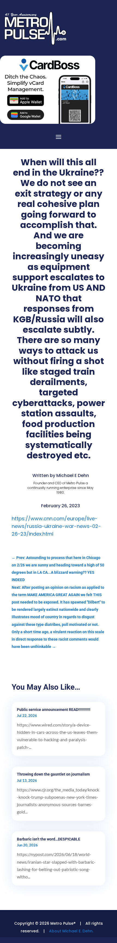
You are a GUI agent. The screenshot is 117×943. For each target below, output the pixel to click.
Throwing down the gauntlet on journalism (53, 774)
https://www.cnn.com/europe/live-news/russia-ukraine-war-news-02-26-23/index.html (56, 526)
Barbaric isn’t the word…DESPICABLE (48, 839)
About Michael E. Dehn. (71, 931)
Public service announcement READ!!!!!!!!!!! (53, 709)
